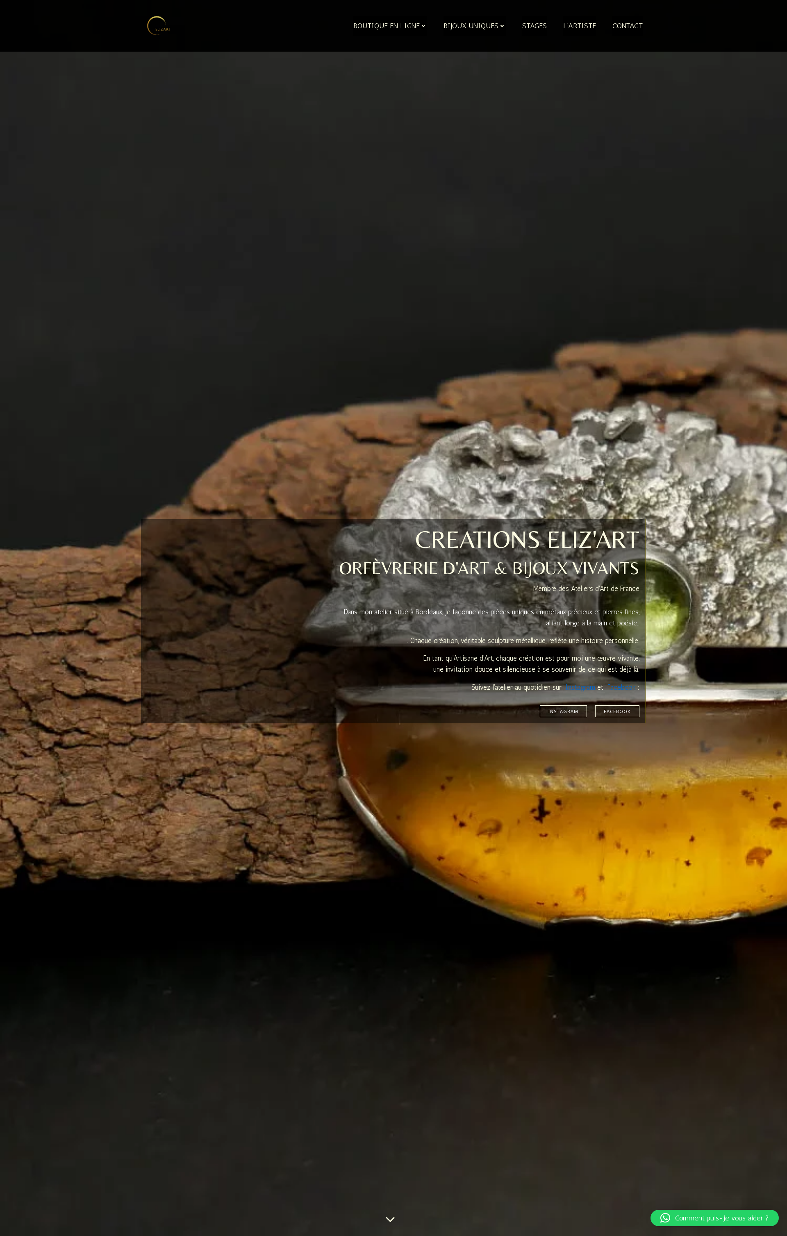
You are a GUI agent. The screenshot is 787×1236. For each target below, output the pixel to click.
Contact (627, 25)
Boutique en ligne (386, 25)
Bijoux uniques (471, 25)
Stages (534, 25)
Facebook (621, 687)
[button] (715, 1218)
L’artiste (579, 25)
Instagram (580, 687)
